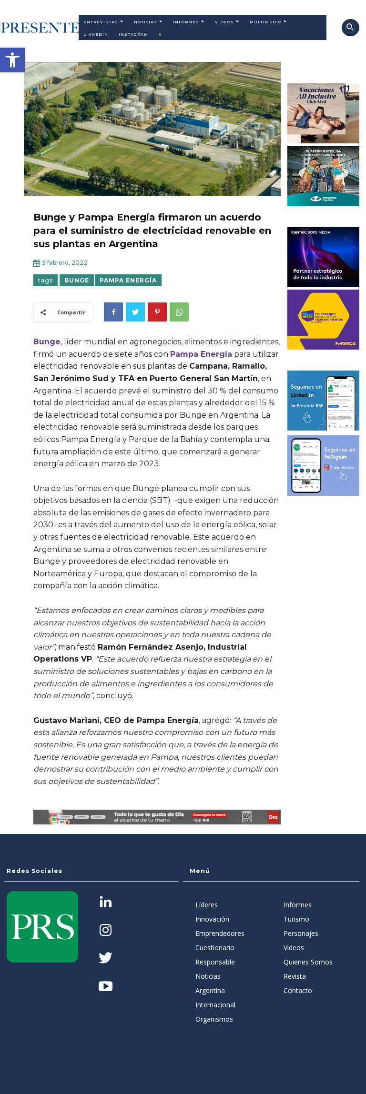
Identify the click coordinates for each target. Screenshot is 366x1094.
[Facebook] (113, 311)
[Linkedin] (105, 902)
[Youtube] (105, 987)
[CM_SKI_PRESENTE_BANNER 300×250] (323, 113)
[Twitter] (135, 311)
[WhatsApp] (179, 311)
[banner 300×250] (323, 176)
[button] (12, 60)
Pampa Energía (128, 280)
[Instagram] (105, 931)
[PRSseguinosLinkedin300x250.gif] (323, 401)
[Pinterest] (157, 311)
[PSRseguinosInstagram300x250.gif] (323, 465)
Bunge (76, 280)
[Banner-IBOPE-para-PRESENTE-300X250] (323, 257)
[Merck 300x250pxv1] (323, 320)
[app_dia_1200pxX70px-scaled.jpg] (157, 817)
